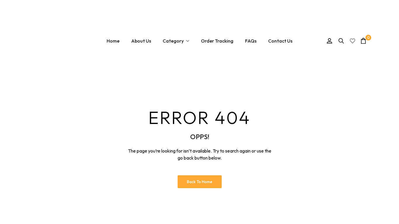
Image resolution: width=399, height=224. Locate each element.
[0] (363, 41)
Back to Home (199, 181)
